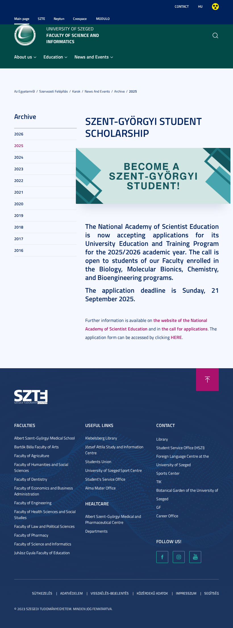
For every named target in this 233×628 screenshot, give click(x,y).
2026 (18, 134)
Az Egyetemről (24, 91)
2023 (18, 168)
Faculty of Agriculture (31, 455)
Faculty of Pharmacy (31, 535)
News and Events (91, 56)
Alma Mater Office (100, 488)
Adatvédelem (71, 593)
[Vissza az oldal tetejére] (207, 379)
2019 (18, 215)
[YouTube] (195, 557)
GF (158, 507)
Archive (119, 91)
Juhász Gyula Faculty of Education (42, 552)
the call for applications (185, 328)
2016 (18, 250)
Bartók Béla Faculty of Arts (36, 446)
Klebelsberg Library (101, 438)
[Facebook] (162, 557)
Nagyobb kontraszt (215, 6)
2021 (18, 192)
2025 (133, 91)
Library (162, 439)
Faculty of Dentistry (30, 479)
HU (200, 6)
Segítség (211, 593)
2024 (18, 157)
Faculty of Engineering (32, 502)
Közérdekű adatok (152, 593)
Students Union (98, 461)
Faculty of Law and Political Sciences (44, 526)
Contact (182, 6)
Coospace (80, 18)
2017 (18, 238)
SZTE (41, 18)
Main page (21, 18)
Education (53, 56)
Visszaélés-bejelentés (110, 593)
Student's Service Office (105, 479)
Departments (96, 531)
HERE (176, 337)
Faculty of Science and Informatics (42, 544)
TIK (158, 481)
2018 (18, 227)
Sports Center (168, 473)
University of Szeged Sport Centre (113, 470)
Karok (76, 91)
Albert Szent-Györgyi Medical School (44, 438)
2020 (18, 203)
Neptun (59, 18)
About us (23, 56)
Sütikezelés (42, 593)
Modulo (103, 18)
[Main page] (25, 34)
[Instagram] (179, 557)
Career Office (167, 515)
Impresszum (186, 593)
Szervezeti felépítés (53, 91)
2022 (18, 180)
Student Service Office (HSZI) (180, 447)
